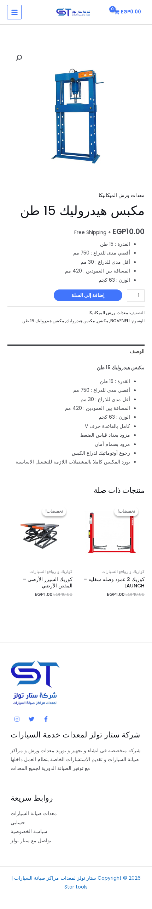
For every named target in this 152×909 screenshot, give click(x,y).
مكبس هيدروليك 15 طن (43, 321)
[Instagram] (17, 719)
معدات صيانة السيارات (34, 813)
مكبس (102, 321)
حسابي (18, 822)
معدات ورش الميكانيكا (122, 195)
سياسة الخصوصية (29, 831)
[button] (18, 58)
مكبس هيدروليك (80, 321)
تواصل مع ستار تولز (31, 840)
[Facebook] (46, 719)
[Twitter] (31, 719)
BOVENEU (120, 321)
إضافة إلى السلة (88, 295)
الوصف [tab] (137, 351)
